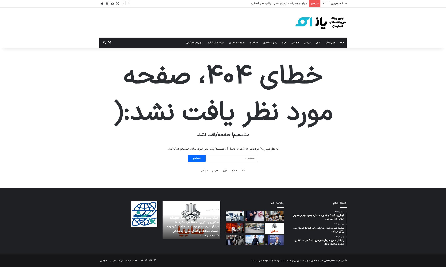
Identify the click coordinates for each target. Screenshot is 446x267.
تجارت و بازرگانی (194, 43)
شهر (318, 43)
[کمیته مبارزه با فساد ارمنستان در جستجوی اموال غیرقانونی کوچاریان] (274, 240)
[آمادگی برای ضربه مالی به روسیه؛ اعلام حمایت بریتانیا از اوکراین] (254, 240)
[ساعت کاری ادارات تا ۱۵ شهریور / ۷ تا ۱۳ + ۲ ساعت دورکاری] (274, 216)
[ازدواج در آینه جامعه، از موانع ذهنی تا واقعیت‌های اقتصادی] (254, 216)
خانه (342, 43)
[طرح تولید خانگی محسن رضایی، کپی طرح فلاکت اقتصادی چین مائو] (235, 240)
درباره (234, 170)
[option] (191, 220)
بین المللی (330, 43)
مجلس (204, 170)
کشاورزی (253, 43)
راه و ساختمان (270, 43)
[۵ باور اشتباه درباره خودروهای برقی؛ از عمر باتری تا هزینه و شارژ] (235, 216)
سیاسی (307, 43)
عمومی (215, 170)
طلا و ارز (295, 43)
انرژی (284, 43)
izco (253, 260)
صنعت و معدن (237, 43)
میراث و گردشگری (215, 43)
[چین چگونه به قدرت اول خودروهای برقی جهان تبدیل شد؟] (235, 228)
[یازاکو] (320, 23)
